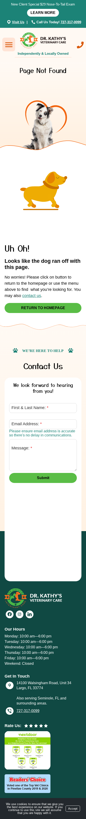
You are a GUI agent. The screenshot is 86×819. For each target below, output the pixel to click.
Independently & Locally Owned (43, 53)
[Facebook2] (10, 614)
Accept (73, 808)
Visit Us (18, 22)
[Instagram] (20, 614)
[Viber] (10, 711)
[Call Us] (80, 45)
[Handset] (34, 22)
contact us (31, 295)
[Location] (9, 22)
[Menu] (8, 44)
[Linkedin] (30, 614)
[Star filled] (26, 725)
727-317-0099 (71, 22)
